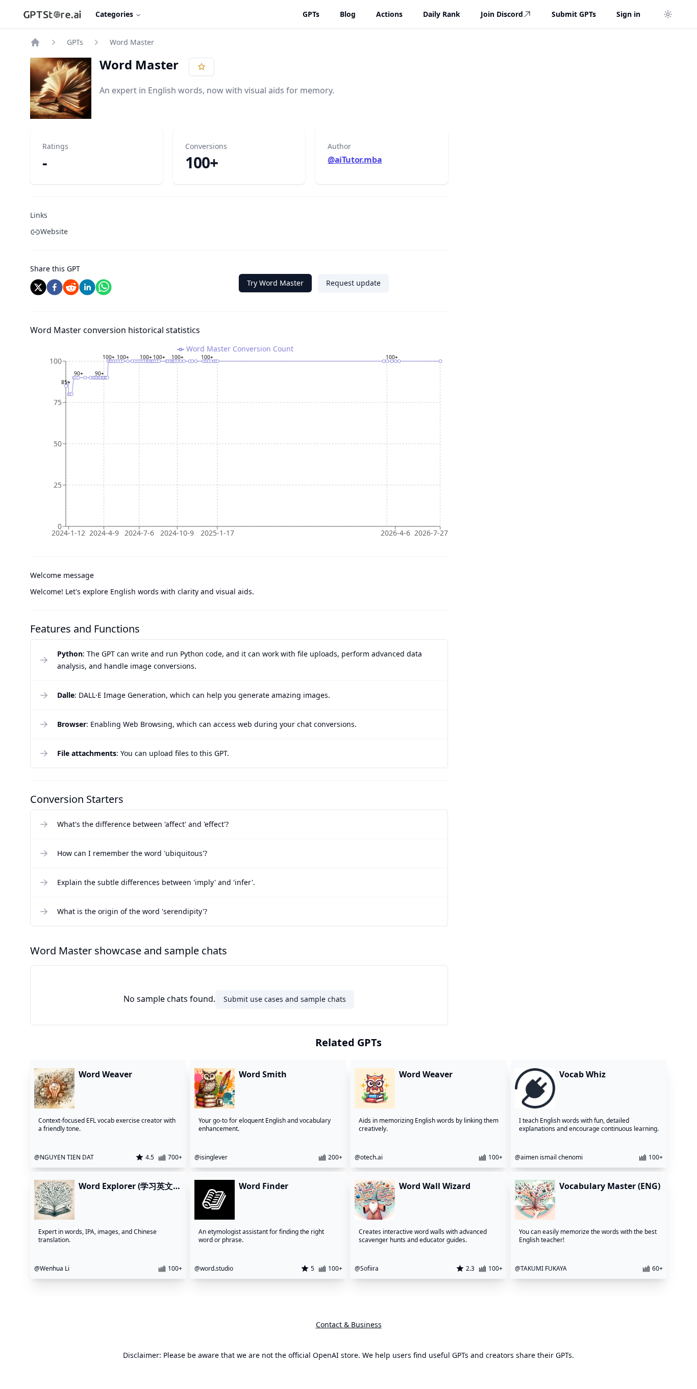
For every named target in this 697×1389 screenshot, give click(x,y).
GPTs (75, 42)
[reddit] (71, 287)
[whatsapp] (103, 287)
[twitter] (38, 287)
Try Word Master (275, 283)
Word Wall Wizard (434, 1186)
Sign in (628, 14)
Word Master (132, 42)
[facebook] (54, 287)
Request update (353, 283)
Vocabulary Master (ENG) (609, 1186)
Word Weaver (105, 1074)
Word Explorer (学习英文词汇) (130, 1186)
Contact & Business (349, 1324)
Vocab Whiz (582, 1074)
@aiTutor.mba (355, 159)
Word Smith (263, 1074)
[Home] (35, 42)
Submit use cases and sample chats (284, 999)
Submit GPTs (574, 14)
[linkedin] (87, 287)
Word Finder (263, 1186)
